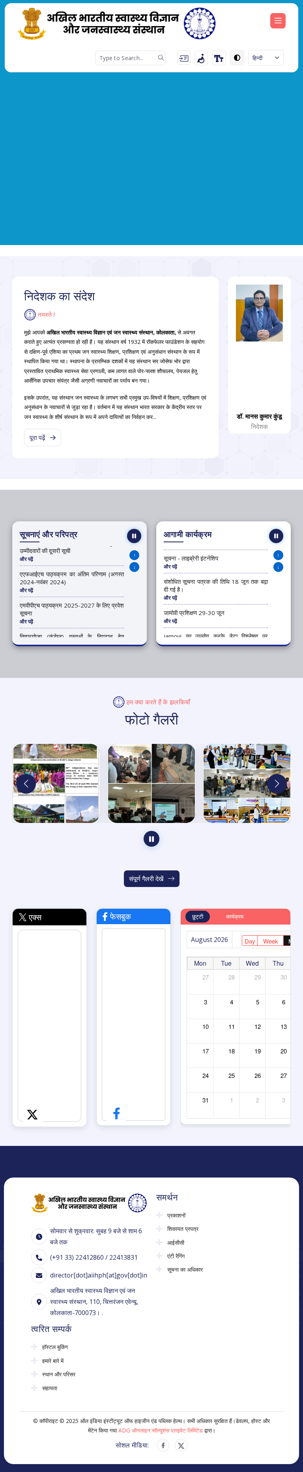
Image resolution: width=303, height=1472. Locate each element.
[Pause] (134, 536)
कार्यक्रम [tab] (234, 916)
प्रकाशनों (176, 1215)
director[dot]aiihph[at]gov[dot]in (98, 1275)
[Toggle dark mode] (237, 57)
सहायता (49, 1388)
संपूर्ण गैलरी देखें (147, 878)
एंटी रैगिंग (176, 1256)
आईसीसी (175, 1242)
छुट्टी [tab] (197, 916)
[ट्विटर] (181, 1445)
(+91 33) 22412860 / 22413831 (94, 1257)
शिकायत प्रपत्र (182, 1228)
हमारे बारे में (53, 1360)
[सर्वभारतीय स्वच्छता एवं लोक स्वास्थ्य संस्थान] (89, 1202)
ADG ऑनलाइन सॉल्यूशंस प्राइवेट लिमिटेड (160, 1430)
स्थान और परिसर (58, 1374)
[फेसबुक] (163, 1445)
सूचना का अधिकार (185, 1269)
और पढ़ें (26, 558)
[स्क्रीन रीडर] (201, 57)
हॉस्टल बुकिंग (55, 1347)
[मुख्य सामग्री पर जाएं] (184, 57)
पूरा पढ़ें (38, 437)
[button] (277, 784)
